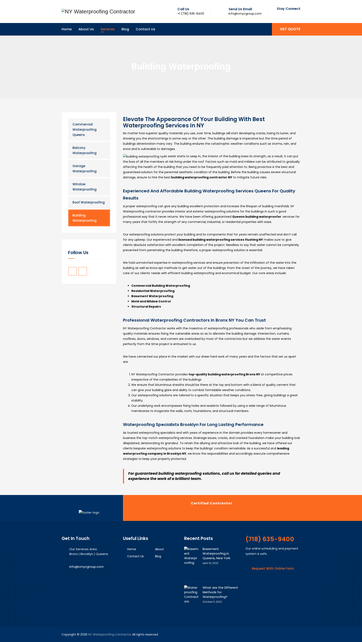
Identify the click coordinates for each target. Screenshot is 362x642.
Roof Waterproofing (88, 202)
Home (67, 29)
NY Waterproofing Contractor (109, 634)
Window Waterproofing (84, 187)
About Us (86, 29)
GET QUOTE (290, 29)
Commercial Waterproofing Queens (84, 129)
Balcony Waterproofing (84, 150)
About (159, 549)
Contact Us (145, 29)
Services (108, 29)
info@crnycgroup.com (86, 566)
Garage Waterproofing (84, 168)
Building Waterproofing (84, 218)
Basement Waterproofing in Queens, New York (216, 553)
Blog (125, 29)
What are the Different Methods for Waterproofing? (220, 592)
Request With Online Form (273, 568)
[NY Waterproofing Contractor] (98, 11)
